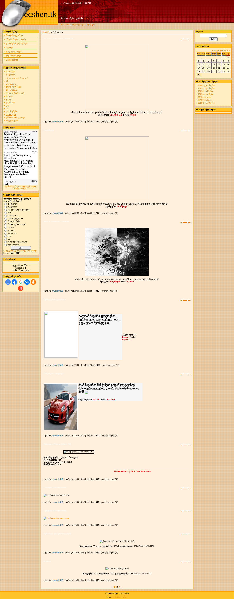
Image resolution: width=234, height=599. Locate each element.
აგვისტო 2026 (221, 50)
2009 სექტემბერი (206, 85)
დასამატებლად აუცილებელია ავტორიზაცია (20, 187)
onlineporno (11, 84)
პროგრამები (12, 90)
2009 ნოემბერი (205, 91)
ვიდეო (9, 99)
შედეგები (8, 251)
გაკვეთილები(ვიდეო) (19, 209)
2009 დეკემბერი (206, 94)
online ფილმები (13, 87)
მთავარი (65, 25)
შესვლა (91, 25)
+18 (7, 81)
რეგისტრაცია (79, 25)
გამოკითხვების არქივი (25, 251)
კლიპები (10, 102)
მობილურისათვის (15, 93)
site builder (116, 597)
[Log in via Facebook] (14, 282)
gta (7, 105)
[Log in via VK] (27, 282)
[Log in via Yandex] (20, 288)
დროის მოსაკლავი (15, 117)
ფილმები (10, 75)
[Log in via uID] (8, 282)
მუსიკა (9, 96)
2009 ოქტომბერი (206, 88)
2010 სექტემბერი (206, 103)
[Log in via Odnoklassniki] (33, 282)
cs (7, 108)
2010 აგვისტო (204, 100)
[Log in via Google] (21, 282)
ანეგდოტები (12, 121)
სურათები (11, 114)
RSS (87, 18)
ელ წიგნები (13, 244)
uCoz (125, 597)
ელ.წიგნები (11, 111)
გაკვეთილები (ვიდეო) (17, 78)
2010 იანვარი (204, 97)
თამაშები (10, 72)
